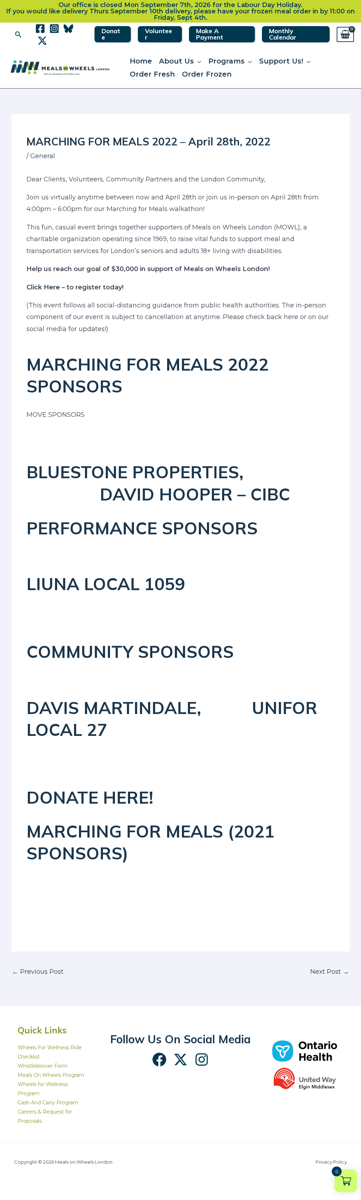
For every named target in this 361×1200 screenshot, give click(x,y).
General (42, 156)
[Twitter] (42, 41)
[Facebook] (40, 29)
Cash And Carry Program (48, 1102)
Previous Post (37, 972)
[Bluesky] (68, 29)
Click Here (43, 287)
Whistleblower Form (43, 1066)
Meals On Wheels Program (51, 1075)
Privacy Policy (331, 1162)
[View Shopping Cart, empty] (345, 34)
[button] (18, 34)
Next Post (329, 972)
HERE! (128, 797)
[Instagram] (54, 29)
